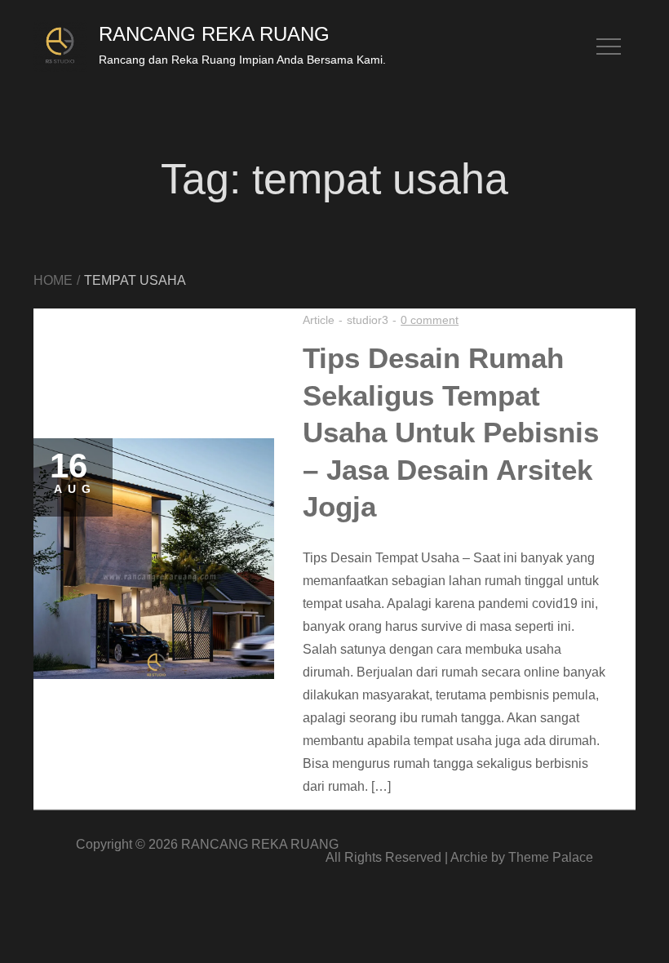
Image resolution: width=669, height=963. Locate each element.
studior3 (367, 319)
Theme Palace (550, 857)
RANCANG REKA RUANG (214, 34)
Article (318, 319)
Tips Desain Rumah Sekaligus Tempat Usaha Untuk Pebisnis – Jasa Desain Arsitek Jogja (451, 432)
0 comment (430, 319)
